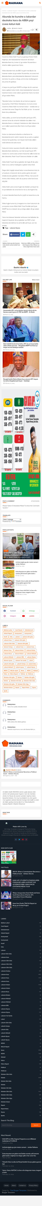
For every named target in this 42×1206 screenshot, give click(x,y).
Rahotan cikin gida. (9, 677)
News (22, 670)
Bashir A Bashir (20, 267)
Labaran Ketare (19, 650)
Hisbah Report (8, 633)
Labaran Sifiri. (20, 657)
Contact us (22, 1185)
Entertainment (29, 630)
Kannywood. (28, 633)
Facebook (16, 234)
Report (17, 687)
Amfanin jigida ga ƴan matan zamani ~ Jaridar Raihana (27, 563)
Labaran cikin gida (19, 640)
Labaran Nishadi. (9, 657)
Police (5, 674)
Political (23, 674)
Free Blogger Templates (18, 1190)
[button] (40, 3)
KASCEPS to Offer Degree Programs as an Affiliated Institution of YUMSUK (19, 1140)
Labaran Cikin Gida (9, 643)
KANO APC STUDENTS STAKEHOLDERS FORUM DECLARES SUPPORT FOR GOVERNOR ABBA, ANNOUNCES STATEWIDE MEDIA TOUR (26, 883)
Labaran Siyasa (12, 10)
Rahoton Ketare (8, 687)
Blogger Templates (8, 1192)
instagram (13, 616)
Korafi (5, 637)
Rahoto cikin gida (29, 677)
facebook (13, 611)
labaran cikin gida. (23, 643)
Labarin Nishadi (8, 667)
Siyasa (34, 687)
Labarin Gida (32, 664)
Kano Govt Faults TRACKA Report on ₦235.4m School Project (24, 904)
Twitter (22, 234)
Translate (18, 521)
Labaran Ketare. (31, 650)
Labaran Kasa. (30, 647)
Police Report (14, 674)
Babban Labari (8, 630)
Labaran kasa (20, 647)
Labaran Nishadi (31, 653)
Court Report (18, 630)
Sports (5, 691)
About (14, 1185)
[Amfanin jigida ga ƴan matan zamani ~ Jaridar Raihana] (8, 565)
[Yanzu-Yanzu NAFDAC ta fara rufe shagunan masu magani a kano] (8, 593)
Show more (35, 280)
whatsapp (32, 611)
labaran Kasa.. (8, 650)
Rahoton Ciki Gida (16, 680)
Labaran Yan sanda (20, 660)
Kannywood (18, 633)
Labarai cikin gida (27, 637)
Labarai (17, 637)
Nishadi (35, 670)
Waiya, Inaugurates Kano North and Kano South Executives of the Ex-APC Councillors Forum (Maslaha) (26, 895)
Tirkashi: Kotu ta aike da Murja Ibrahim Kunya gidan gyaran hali (27, 582)
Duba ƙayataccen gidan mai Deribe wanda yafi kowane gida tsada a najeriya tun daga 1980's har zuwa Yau (27, 573)
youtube (31, 616)
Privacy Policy (33, 1185)
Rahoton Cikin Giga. (23, 684)
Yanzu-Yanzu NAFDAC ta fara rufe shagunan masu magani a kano (26, 591)
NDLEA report (14, 670)
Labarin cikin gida (9, 664)
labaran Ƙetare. (19, 653)
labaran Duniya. (8, 647)
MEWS (6, 670)
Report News (25, 687)
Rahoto (20, 677)
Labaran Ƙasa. (8, 653)
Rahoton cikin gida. (9, 684)
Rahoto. (6, 680)
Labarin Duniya (21, 664)
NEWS (29, 670)
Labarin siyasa (20, 667)
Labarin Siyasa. (31, 667)
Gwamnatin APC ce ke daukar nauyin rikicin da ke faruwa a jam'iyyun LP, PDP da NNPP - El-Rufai (19, 311)
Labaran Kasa (8, 640)
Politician (30, 674)
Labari (31, 660)
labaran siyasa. (8, 660)
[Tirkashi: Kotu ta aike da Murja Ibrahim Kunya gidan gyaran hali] (8, 583)
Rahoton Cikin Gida (29, 680)
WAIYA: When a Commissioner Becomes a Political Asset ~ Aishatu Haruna (19, 773)
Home (4, 10)
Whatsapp (28, 234)
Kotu (11, 637)
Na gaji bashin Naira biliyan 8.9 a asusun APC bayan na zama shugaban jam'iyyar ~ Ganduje (20, 380)
